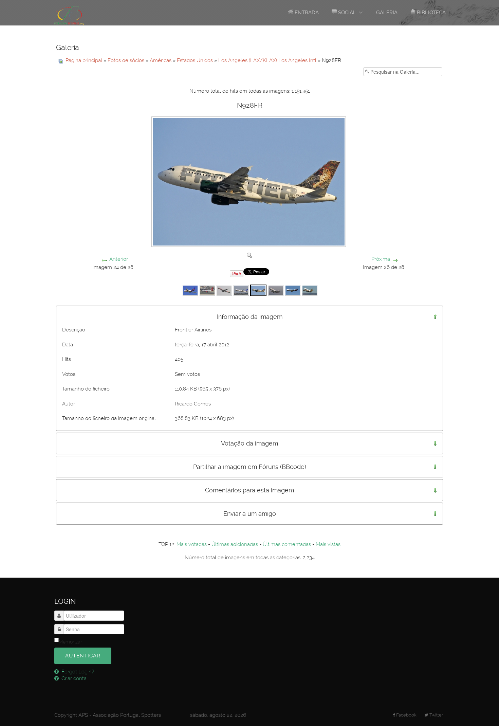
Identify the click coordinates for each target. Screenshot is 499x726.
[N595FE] (190, 290)
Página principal (84, 60)
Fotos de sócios (126, 60)
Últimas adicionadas (234, 544)
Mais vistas (328, 544)
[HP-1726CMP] (241, 290)
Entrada (306, 13)
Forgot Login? (77, 672)
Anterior (118, 259)
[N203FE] (292, 290)
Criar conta (73, 678)
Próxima (380, 259)
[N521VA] (207, 290)
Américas (160, 60)
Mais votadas (192, 544)
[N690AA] (224, 290)
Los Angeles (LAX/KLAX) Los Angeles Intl (267, 60)
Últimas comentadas (287, 544)
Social (346, 13)
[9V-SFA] (309, 290)
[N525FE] (275, 290)
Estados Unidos (195, 60)
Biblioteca (430, 13)
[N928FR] (258, 290)
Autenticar (82, 656)
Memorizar (70, 642)
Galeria (387, 13)
